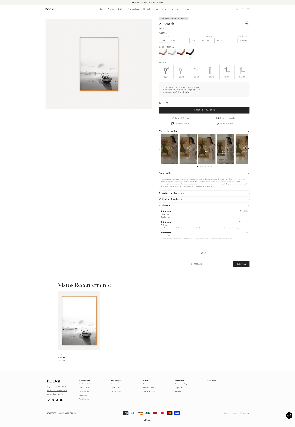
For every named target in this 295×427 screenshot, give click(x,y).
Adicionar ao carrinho (204, 110)
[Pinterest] (53, 400)
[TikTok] (57, 400)
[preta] (190, 52)
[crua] (163, 52)
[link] (246, 24)
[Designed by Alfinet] (147, 420)
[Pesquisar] (237, 9)
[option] (204, 224)
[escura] (181, 52)
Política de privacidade (230, 413)
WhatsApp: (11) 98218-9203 (57, 390)
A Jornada (62, 358)
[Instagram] (48, 400)
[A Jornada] (79, 320)
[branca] (172, 52)
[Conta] (243, 9)
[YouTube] (61, 400)
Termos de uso (244, 413)
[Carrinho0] (248, 9)
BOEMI (162, 28)
